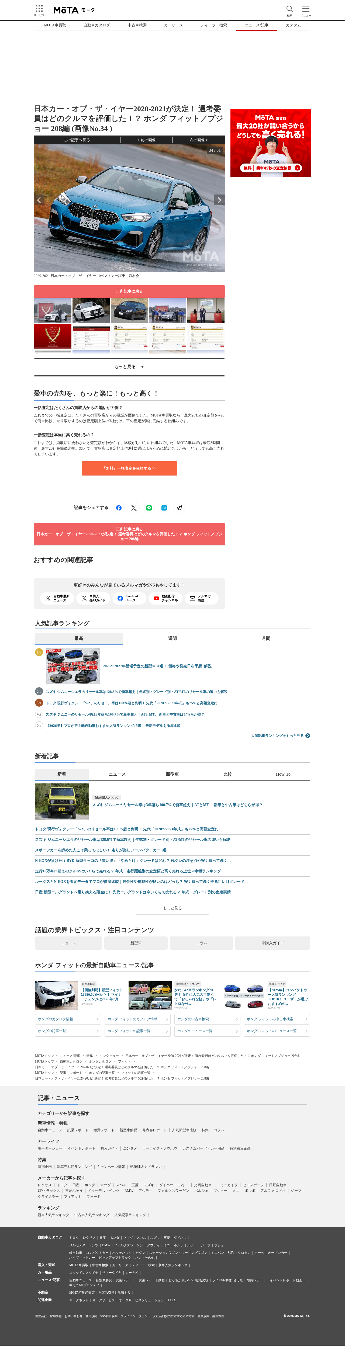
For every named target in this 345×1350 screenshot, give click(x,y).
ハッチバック (122, 1253)
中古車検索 (137, 25)
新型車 (136, 943)
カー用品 (45, 1272)
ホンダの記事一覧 (52, 1031)
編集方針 (218, 1316)
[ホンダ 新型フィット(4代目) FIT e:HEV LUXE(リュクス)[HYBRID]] (129, 310)
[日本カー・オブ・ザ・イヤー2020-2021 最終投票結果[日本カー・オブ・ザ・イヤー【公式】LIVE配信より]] (91, 336)
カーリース (173, 25)
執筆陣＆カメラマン (146, 1167)
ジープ (296, 1191)
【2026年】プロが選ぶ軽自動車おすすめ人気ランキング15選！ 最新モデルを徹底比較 (113, 726)
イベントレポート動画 (286, 1280)
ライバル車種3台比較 (227, 1280)
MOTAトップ (44, 1056)
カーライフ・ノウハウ (159, 1148)
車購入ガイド (272, 943)
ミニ (236, 1191)
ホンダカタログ (100, 1061)
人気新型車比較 (184, 1130)
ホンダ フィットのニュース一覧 (272, 1031)
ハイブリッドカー (82, 1257)
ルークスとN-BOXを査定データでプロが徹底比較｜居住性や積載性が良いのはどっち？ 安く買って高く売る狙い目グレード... (141, 882)
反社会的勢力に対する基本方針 (174, 1316)
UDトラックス (49, 1191)
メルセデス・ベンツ (103, 1191)
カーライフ (48, 1141)
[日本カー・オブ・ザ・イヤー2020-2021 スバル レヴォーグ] (167, 310)
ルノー (192, 1245)
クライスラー (48, 1197)
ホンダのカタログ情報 (55, 1019)
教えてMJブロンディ (84, 1285)
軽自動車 (75, 1253)
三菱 (135, 1185)
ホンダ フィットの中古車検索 (270, 1019)
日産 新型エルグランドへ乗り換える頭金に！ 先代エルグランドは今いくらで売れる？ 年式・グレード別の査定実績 (133, 892)
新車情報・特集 (53, 1123)
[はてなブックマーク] (164, 507)
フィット (124, 1061)
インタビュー (109, 1056)
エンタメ (130, 1148)
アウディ (146, 1191)
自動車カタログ (97, 25)
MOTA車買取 (55, 25)
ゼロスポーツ (253, 1185)
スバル (121, 1185)
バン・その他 (144, 1257)
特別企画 (45, 1167)
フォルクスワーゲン (173, 1191)
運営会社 (41, 1316)
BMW (129, 1191)
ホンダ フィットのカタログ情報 (132, 1019)
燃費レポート (104, 1130)
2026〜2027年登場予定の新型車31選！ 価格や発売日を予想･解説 (157, 666)
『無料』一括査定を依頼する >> (129, 468)
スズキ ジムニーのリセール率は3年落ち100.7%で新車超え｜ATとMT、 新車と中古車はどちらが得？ (125, 714)
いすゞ (183, 1185)
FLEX (172, 1300)
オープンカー (277, 1253)
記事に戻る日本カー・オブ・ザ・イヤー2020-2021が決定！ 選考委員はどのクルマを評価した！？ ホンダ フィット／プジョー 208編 (129, 534)
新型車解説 (88, 984)
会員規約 (203, 1316)
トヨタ (62, 1185)
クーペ (259, 1253)
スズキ (149, 1185)
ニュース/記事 (256, 25)
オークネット (79, 1300)
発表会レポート (154, 1130)
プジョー (220, 1191)
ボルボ (250, 1191)
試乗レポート (77, 1130)
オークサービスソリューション (141, 1300)
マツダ (105, 1185)
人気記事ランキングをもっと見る (277, 736)
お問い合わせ (73, 1316)
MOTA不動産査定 (82, 1293)
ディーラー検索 (214, 25)
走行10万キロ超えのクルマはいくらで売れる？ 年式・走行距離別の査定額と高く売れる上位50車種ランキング (128, 871)
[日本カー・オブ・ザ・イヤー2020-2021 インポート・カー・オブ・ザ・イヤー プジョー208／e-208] (52, 310)
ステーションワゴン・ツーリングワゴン (178, 1253)
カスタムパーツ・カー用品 (203, 1148)
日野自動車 (278, 1185)
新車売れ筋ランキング (74, 1167)
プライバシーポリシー (135, 1316)
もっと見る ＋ (129, 366)
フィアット (72, 1197)
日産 (76, 1185)
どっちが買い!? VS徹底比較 (188, 1280)
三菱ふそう (74, 1191)
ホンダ (90, 1185)
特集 (90, 1056)
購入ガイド (109, 1148)
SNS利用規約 (109, 1316)
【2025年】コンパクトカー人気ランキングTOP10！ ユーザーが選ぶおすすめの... (288, 997)
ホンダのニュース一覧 (194, 1031)
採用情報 (56, 1316)
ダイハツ (166, 1185)
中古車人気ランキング (91, 1215)
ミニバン (217, 1253)
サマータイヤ (112, 1273)
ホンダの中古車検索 (193, 1019)
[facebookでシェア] (119, 507)
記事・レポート (71, 1073)
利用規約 (91, 1316)
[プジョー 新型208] (91, 310)
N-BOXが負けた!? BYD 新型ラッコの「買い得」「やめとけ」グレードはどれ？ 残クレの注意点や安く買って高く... (133, 861)
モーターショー (50, 1148)
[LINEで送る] (149, 507)
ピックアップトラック (115, 1257)
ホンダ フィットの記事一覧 (129, 1031)
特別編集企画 (240, 1148)
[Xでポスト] (134, 507)
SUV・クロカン (239, 1253)
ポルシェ (201, 1191)
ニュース (68, 943)
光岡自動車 (203, 1185)
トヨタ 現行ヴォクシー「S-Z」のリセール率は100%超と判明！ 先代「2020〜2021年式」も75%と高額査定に (132, 703)
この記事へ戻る (77, 140)
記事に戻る (133, 291)
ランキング (48, 1208)
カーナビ (131, 1273)
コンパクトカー (97, 1253)
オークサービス (103, 1300)
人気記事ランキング (130, 1215)
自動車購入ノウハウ (106, 797)
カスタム (293, 25)
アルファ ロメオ (273, 1191)
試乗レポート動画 (152, 1280)
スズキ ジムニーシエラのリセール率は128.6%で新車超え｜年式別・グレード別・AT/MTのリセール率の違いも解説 (136, 692)
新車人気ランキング (53, 1215)
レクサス (45, 1185)
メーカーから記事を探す (61, 1178)
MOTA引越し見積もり (115, 1293)
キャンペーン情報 (111, 1167)
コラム (201, 943)
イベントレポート (81, 1148)
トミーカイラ (227, 1185)
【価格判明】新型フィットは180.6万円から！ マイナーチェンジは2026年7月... (102, 994)
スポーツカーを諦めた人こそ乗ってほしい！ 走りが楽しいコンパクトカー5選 (100, 850)
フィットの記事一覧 (135, 1073)
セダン (140, 1253)
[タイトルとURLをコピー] (179, 507)
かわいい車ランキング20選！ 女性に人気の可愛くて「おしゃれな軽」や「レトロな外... (195, 997)
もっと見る (172, 908)
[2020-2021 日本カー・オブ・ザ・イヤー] (52, 336)
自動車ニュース (50, 1130)
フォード (94, 1197)
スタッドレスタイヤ (83, 1273)
